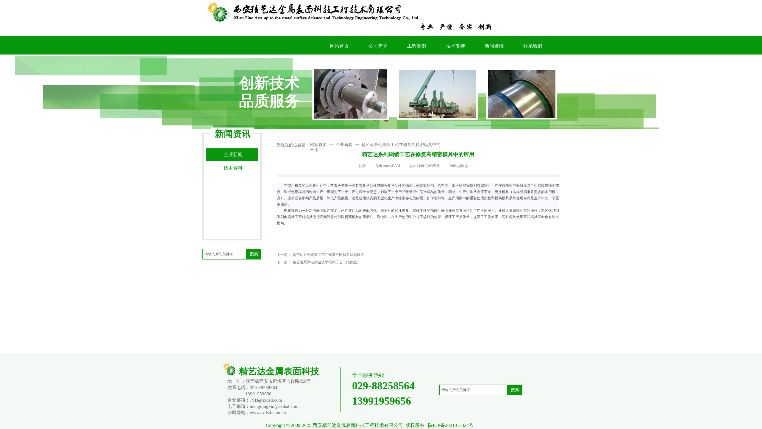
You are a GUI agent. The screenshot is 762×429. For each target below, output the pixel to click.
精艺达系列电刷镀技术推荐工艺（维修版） (318, 262)
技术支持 (455, 46)
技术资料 (233, 167)
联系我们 (532, 46)
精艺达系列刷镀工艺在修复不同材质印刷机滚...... (323, 255)
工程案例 (416, 46)
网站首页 (318, 144)
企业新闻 (344, 144)
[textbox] (224, 254)
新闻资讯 (494, 46)
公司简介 (378, 46)
